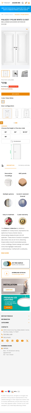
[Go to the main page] (5, 3)
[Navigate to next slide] (27, 48)
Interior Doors (9, 14)
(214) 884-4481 (16, 3)
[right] (29, 122)
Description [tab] (10, 165)
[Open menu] (29, 3)
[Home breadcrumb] (2, 14)
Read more (5, 253)
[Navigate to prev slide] (3, 48)
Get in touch (7, 337)
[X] (27, 341)
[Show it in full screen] (15, 48)
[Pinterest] (7, 341)
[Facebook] (2, 341)
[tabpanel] (15, 213)
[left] (1, 122)
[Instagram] (17, 341)
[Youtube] (22, 341)
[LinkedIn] (12, 341)
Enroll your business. (7, 89)
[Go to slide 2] (15, 73)
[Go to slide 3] (24, 73)
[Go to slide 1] (5, 73)
